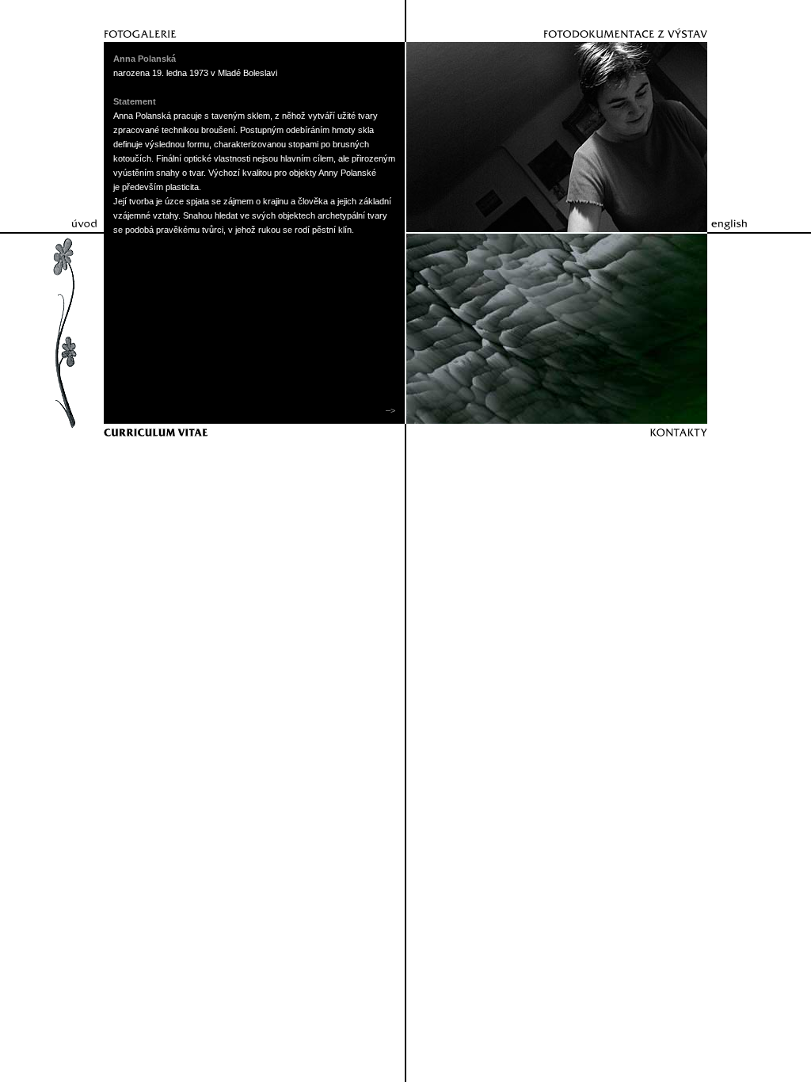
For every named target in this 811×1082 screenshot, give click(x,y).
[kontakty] (560, 445)
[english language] (746, 218)
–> (389, 410)
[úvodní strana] (64, 218)
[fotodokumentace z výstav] (560, 21)
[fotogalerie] (251, 21)
